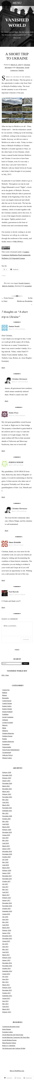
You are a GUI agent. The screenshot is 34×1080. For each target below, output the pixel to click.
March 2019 (6, 846)
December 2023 (7, 789)
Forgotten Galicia (7, 1032)
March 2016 (6, 927)
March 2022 (6, 805)
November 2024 (7, 783)
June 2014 (5, 979)
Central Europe (6, 701)
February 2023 (6, 794)
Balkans (4, 692)
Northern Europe (7, 736)
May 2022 (5, 799)
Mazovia (4, 725)
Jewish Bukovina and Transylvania (12, 1035)
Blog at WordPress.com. (17, 1071)
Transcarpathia (6, 747)
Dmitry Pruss (13, 413)
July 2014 (5, 976)
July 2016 (5, 917)
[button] (12, 104)
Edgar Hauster (6, 1029)
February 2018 (6, 870)
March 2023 (6, 791)
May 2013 (5, 1004)
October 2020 (6, 819)
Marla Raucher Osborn (9, 1043)
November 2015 (7, 938)
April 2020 (5, 824)
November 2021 (7, 808)
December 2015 (7, 936)
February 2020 (6, 829)
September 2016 (7, 911)
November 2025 (7, 775)
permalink (28, 286)
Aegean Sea (5, 690)
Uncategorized (6, 752)
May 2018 (5, 862)
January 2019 (6, 849)
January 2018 (6, 873)
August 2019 (6, 835)
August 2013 (6, 998)
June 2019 (5, 838)
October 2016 (6, 908)
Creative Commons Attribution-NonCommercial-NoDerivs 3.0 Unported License (16, 255)
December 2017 (7, 876)
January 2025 (6, 780)
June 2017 (5, 887)
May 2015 (5, 949)
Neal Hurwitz (14, 592)
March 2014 (6, 985)
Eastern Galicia (6, 706)
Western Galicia (7, 758)
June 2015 (5, 946)
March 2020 (6, 827)
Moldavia (5, 730)
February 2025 (6, 778)
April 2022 (5, 802)
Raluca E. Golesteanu (8, 1045)
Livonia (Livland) (7, 722)
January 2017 (6, 900)
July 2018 (5, 859)
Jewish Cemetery (24, 283)
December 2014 (7, 963)
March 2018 (6, 868)
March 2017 (6, 895)
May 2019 (5, 840)
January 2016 (6, 933)
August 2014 (6, 974)
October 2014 (6, 968)
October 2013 (6, 993)
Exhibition (5, 714)
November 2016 (7, 906)
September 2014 (7, 971)
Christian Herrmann (19, 379)
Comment (26, 639)
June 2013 (5, 1001)
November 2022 (7, 797)
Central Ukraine (7, 703)
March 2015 (6, 955)
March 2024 (6, 786)
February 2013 (6, 1012)
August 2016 (6, 914)
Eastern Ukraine (7, 709)
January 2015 (6, 960)
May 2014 (5, 982)
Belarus (4, 695)
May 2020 (5, 821)
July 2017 (5, 884)
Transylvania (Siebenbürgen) (10, 750)
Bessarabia (20, 67)
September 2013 (7, 995)
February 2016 (6, 930)
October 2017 (6, 881)
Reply (3, 367)
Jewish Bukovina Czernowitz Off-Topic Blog (15, 1037)
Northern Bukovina (8, 733)
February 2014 (6, 987)
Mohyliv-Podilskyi (8, 286)
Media (4, 728)
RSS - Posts (5, 675)
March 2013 (6, 1009)
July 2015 (5, 944)
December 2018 (7, 851)
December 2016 (7, 903)
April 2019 (5, 843)
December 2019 (7, 832)
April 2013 (5, 1006)
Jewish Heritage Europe (9, 1040)
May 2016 (5, 922)
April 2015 (5, 952)
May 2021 (5, 813)
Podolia (21, 70)
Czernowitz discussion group (11, 1026)
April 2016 (5, 925)
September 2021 (7, 810)
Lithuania (5, 720)
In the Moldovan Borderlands (25, 301)
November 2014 (7, 966)
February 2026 (6, 772)
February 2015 (6, 957)
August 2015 (6, 941)
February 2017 (6, 897)
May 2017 (5, 889)
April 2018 (5, 865)
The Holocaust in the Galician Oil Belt (13, 1048)
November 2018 (7, 854)
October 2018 (6, 857)
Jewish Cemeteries (7, 717)
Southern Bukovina (8, 741)
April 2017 (5, 892)
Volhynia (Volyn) (7, 755)
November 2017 (7, 878)
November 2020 (7, 816)
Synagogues (6, 744)
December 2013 (7, 990)
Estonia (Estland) (7, 711)
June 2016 (5, 919)
